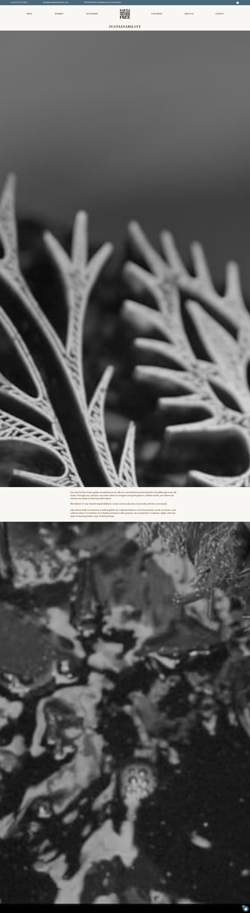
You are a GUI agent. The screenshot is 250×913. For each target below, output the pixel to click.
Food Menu (156, 14)
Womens (59, 14)
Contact (219, 14)
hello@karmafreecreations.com (55, 3)
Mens (29, 14)
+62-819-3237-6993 (19, 3)
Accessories (92, 14)
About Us (189, 14)
